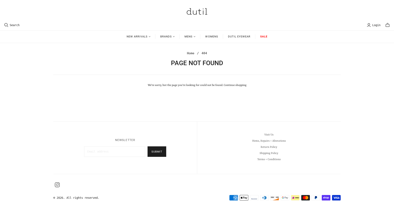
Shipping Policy (269, 153)
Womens (211, 36)
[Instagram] (57, 184)
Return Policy (269, 147)
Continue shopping (235, 85)
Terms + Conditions (269, 159)
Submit (156, 151)
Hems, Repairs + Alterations (269, 140)
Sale (263, 36)
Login (376, 25)
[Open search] (6, 25)
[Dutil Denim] (197, 11)
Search (14, 25)
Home (190, 53)
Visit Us (269, 134)
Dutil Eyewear (239, 36)
